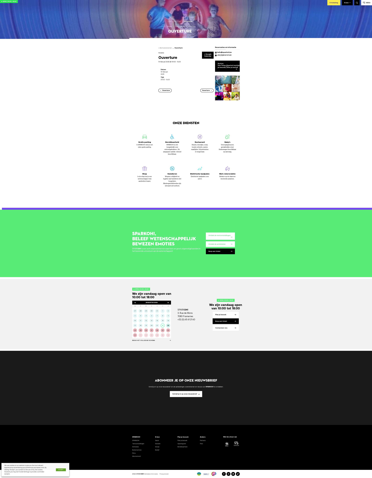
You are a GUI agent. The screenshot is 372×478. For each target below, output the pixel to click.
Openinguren (181, 444)
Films (134, 453)
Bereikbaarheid (172, 148)
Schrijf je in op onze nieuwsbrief (184, 394)
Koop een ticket (214, 251)
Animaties (135, 447)
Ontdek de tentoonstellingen (219, 235)
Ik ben (346, 3)
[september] (168, 303)
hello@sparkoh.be (224, 52)
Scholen (157, 444)
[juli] (135, 303)
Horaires (161, 53)
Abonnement (136, 456)
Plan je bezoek (220, 315)
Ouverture (166, 90)
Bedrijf (157, 450)
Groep (157, 447)
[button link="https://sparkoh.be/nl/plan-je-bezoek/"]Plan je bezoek (229, 65)
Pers (201, 444)
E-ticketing (334, 3)
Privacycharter (164, 474)
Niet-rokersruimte (227, 176)
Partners (203, 440)
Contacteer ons (221, 328)
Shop (144, 177)
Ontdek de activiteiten (217, 244)
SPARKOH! (135, 440)
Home (169, 26)
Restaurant (199, 147)
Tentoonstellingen (138, 444)
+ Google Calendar (207, 55)
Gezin (157, 440)
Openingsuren (180, 26)
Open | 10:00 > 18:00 (9, 1)
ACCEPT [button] (60, 470)
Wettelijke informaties (151, 474)
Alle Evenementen (175, 21)
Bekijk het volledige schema (143, 340)
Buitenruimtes (136, 450)
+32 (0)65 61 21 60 (224, 55)
